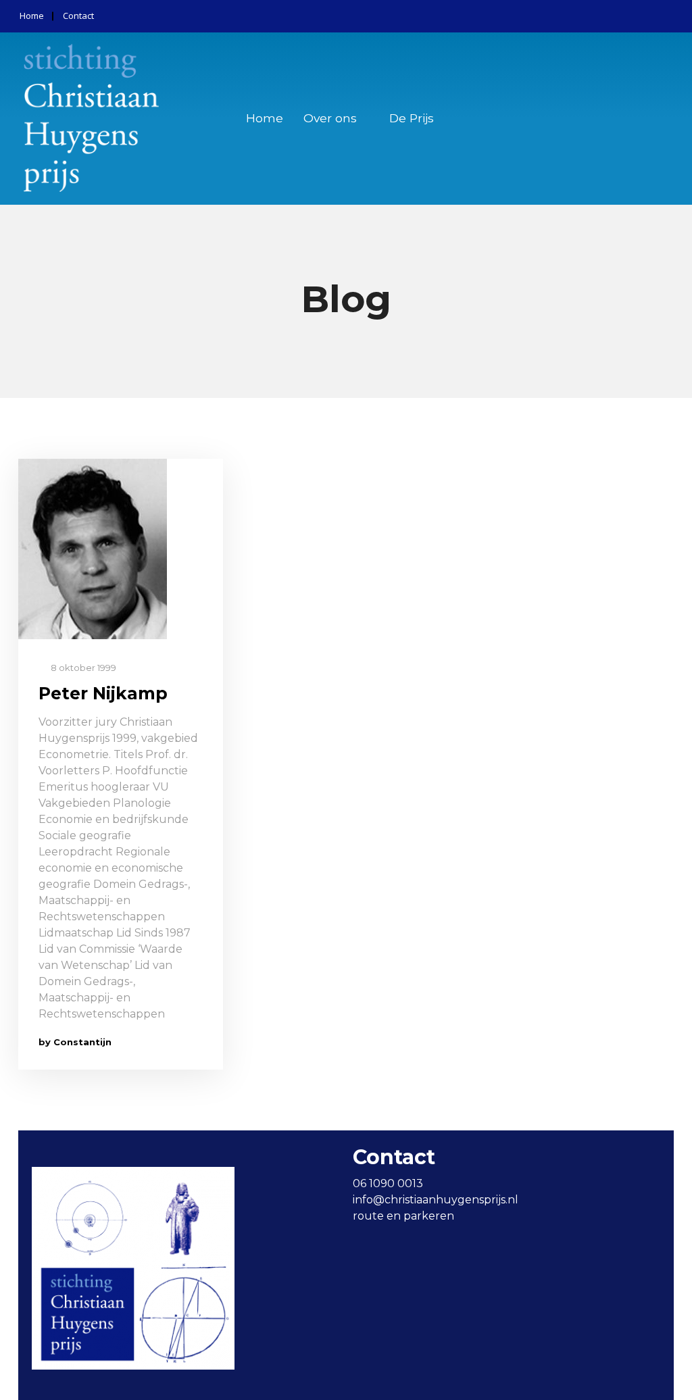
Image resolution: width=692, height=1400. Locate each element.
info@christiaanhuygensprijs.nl (435, 1199)
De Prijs (411, 118)
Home (32, 15)
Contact (78, 15)
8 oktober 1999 (82, 667)
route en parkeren (403, 1215)
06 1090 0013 (388, 1183)
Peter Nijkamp (103, 693)
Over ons (330, 118)
